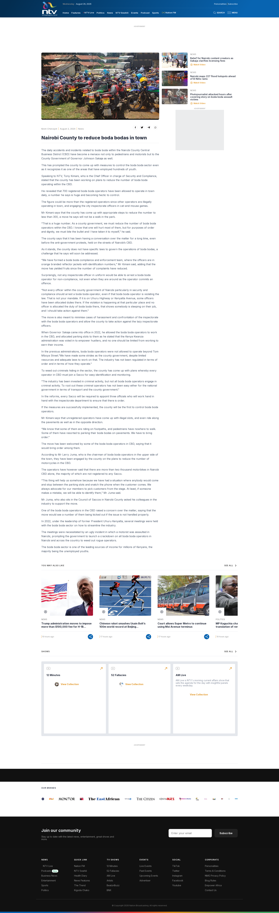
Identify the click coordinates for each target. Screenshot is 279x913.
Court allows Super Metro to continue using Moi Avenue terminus (182, 625)
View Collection (70, 684)
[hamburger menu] (229, 13)
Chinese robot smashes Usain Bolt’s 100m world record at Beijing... (122, 625)
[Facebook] (135, 127)
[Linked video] (175, 60)
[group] (48, 799)
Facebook (177, 880)
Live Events (146, 866)
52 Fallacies (118, 675)
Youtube (176, 885)
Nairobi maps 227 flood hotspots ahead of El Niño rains (213, 77)
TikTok (176, 866)
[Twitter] (142, 127)
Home (66, 12)
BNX (109, 890)
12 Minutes (53, 675)
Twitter (176, 870)
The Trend (80, 885)
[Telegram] (148, 127)
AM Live (181, 675)
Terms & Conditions (215, 870)
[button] (231, 13)
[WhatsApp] (155, 127)
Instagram (177, 875)
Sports (155, 12)
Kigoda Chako (81, 890)
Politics (100, 12)
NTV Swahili (122, 12)
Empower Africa (213, 885)
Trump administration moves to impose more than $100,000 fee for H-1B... (66, 625)
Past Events (146, 870)
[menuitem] (66, 12)
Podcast (145, 12)
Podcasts (49, 870)
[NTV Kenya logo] (49, 8)
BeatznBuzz (113, 885)
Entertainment (48, 880)
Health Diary (80, 875)
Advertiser (145, 880)
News (110, 12)
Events (134, 12)
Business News (49, 875)
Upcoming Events (149, 875)
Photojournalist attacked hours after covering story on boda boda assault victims (211, 97)
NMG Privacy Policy (215, 875)
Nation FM (79, 866)
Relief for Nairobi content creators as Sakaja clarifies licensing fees (211, 59)
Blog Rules (210, 880)
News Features (82, 880)
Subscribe (233, 4)
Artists (110, 880)
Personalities (220, 4)
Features (76, 12)
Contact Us (211, 890)
